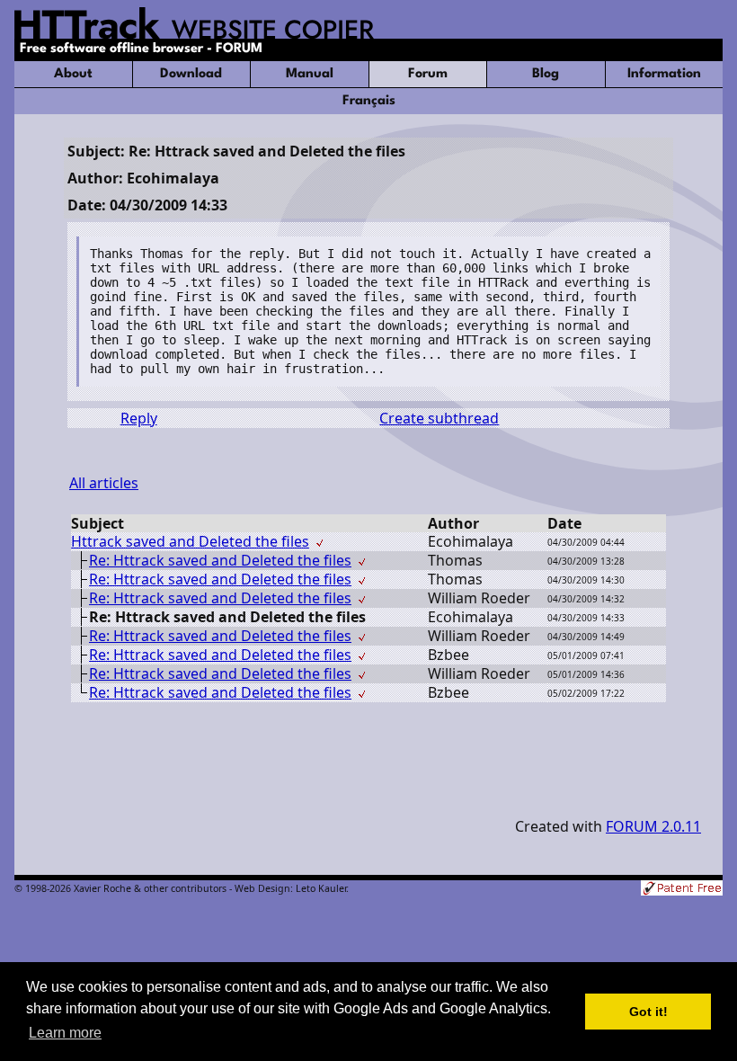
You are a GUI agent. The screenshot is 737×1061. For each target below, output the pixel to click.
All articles (103, 483)
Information (664, 74)
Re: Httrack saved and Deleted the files (220, 560)
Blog (545, 74)
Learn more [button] (65, 1032)
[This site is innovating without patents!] (682, 889)
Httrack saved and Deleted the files (190, 541)
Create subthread (439, 418)
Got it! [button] (648, 1011)
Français (368, 101)
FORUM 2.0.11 (653, 826)
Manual (309, 74)
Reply (138, 418)
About (73, 74)
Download (191, 74)
